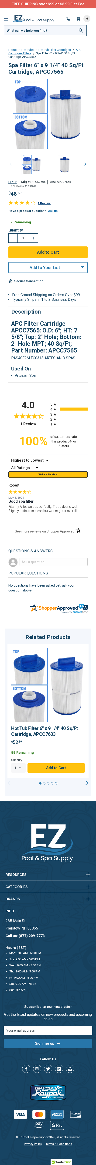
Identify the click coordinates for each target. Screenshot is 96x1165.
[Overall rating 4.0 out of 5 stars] (21, 203)
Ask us (53, 211)
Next (85, 164)
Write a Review (48, 474)
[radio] (69, 404)
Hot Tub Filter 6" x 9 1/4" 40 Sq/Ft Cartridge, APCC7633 (44, 731)
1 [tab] (40, 783)
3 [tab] (48, 783)
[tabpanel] (48, 711)
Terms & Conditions (59, 1144)
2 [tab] (44, 783)
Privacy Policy (33, 1144)
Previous (10, 164)
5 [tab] (56, 783)
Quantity (15, 230)
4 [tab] (52, 783)
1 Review (44, 203)
